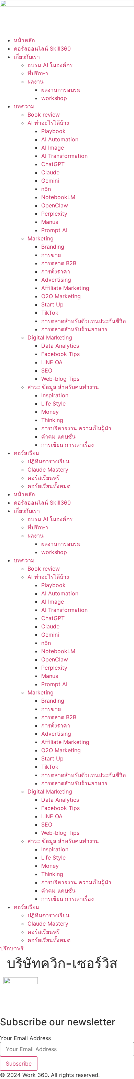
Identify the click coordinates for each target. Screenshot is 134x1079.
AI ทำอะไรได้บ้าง (48, 122)
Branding (52, 246)
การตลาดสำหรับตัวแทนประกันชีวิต (83, 320)
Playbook (53, 131)
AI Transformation (64, 155)
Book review (43, 114)
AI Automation (59, 139)
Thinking (52, 420)
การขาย (51, 254)
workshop (54, 98)
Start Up (52, 304)
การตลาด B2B (58, 263)
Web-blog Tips (60, 378)
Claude (50, 172)
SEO (46, 370)
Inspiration (54, 395)
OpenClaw (54, 205)
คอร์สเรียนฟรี (43, 477)
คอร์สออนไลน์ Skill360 (42, 48)
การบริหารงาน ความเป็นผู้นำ (76, 428)
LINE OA (52, 362)
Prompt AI (54, 230)
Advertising (56, 279)
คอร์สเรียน (26, 453)
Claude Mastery (47, 469)
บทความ (24, 106)
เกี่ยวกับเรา (27, 56)
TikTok (49, 312)
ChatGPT (53, 164)
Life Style (53, 403)
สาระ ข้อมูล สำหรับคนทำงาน (63, 387)
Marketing (40, 238)
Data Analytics (60, 345)
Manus (49, 221)
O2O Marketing (61, 296)
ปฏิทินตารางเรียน (48, 461)
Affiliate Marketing (65, 287)
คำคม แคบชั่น (58, 436)
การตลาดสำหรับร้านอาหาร (74, 329)
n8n (46, 188)
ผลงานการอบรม (61, 89)
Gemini (50, 180)
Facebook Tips (60, 353)
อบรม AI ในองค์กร (50, 65)
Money (50, 411)
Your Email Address (25, 1038)
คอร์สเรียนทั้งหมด (48, 486)
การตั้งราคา (55, 271)
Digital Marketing (49, 337)
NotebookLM (58, 197)
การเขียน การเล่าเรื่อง (67, 444)
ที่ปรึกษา (37, 73)
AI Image (52, 147)
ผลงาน (35, 81)
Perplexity (54, 213)
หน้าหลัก (24, 40)
